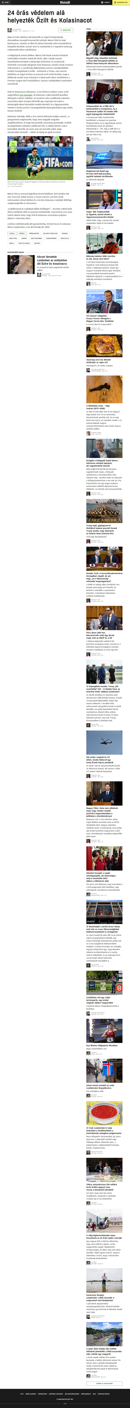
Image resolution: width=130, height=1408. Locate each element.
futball (15, 31)
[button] (12, 233)
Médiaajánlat (86, 1394)
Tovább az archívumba (104, 1383)
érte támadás (26, 94)
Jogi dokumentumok (72, 1394)
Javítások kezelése (56, 1394)
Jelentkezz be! (122, 2)
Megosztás (67, 30)
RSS (94, 1394)
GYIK (21, 1394)
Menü (7, 2)
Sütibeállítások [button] (104, 1394)
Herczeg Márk (16, 29)
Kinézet (107, 2)
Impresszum (42, 1394)
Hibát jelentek (31, 1394)
